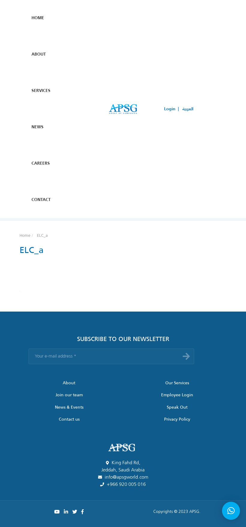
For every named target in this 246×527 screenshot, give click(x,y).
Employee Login (177, 395)
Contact (41, 200)
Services (41, 91)
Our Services (177, 383)
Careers (41, 163)
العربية (188, 109)
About (39, 54)
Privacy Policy (177, 419)
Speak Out (177, 407)
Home (38, 18)
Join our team (69, 395)
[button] (231, 511)
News (38, 127)
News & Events (69, 407)
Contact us (69, 419)
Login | (171, 109)
